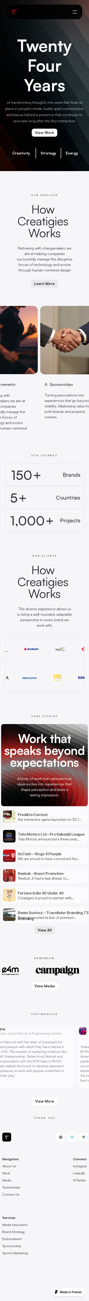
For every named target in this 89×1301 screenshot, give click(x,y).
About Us (9, 1166)
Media (6, 1180)
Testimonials (11, 1187)
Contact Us (10, 1194)
